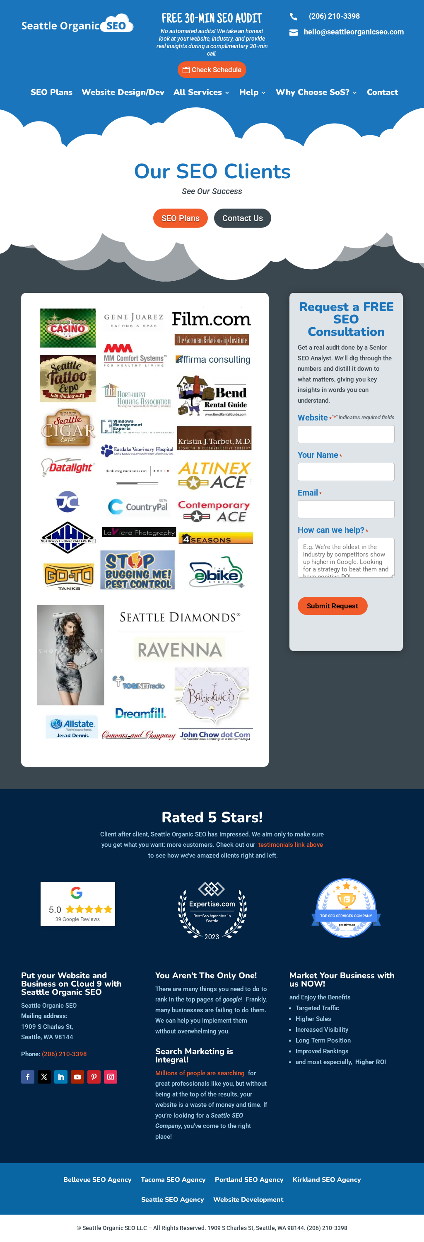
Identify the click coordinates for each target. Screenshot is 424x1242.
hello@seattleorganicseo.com (354, 31)
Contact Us (242, 218)
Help (248, 94)
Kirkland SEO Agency (327, 1180)
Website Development (248, 1200)
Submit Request (332, 606)
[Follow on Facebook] (27, 1077)
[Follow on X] (44, 1077)
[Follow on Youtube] (77, 1077)
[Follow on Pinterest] (94, 1077)
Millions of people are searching (200, 1073)
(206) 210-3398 (334, 16)
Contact (382, 94)
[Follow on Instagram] (110, 1077)
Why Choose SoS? (312, 94)
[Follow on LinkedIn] (60, 1077)
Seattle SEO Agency (172, 1200)
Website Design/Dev (123, 94)
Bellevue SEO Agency (97, 1180)
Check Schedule (216, 70)
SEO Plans (51, 94)
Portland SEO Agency (249, 1180)
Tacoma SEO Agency (173, 1180)
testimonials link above (290, 844)
